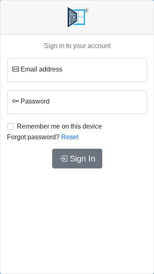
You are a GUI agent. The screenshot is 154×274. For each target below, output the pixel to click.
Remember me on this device (59, 126)
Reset (69, 137)
